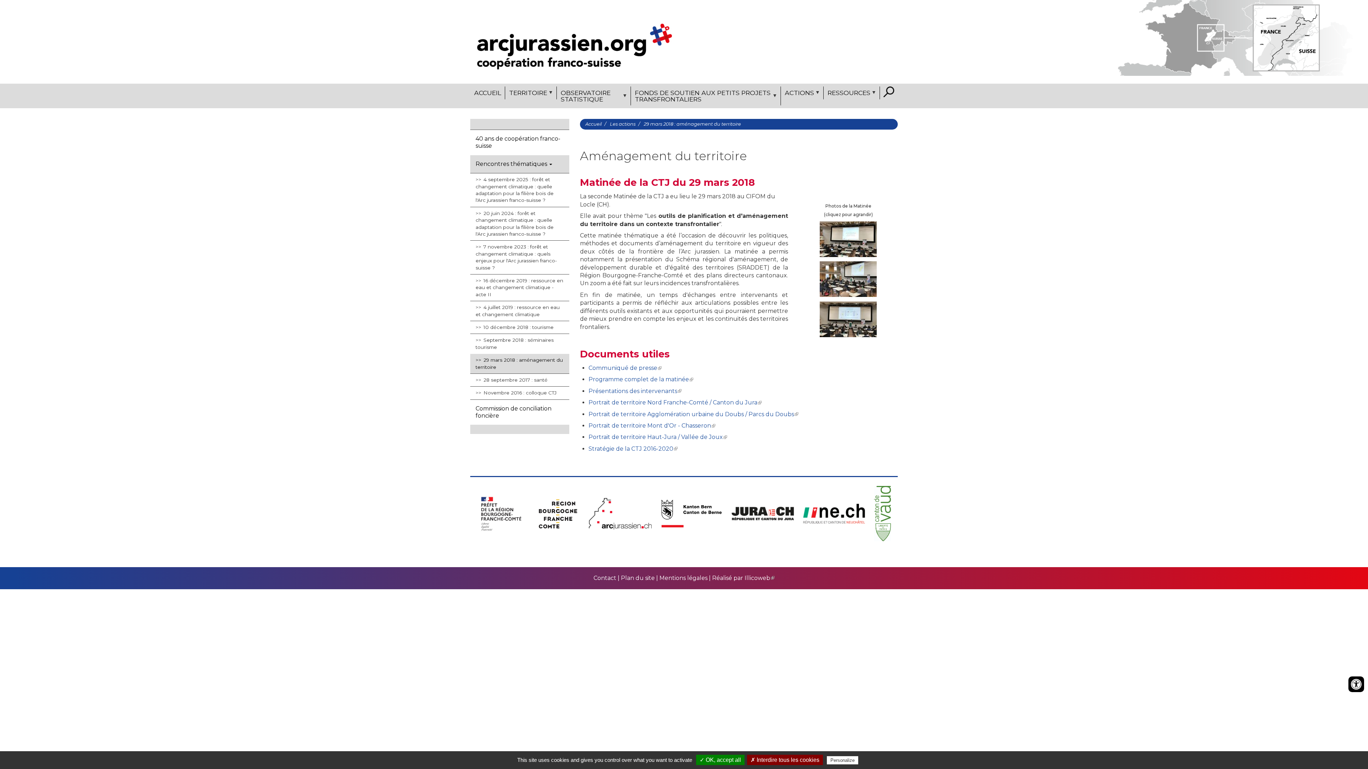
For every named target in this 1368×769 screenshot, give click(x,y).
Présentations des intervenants (633, 391)
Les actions (623, 124)
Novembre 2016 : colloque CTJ (519, 393)
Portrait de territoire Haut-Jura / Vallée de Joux (656, 437)
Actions (797, 94)
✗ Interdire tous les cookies (785, 760)
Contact (606, 578)
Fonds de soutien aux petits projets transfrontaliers (701, 97)
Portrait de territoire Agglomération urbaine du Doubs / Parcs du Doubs (691, 414)
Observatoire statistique (584, 97)
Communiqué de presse (623, 368)
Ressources (847, 94)
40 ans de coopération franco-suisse (518, 142)
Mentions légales (683, 578)
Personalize (842, 760)
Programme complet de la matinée (639, 379)
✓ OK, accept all (720, 760)
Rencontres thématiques (512, 164)
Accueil (487, 92)
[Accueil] (574, 42)
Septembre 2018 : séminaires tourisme (515, 343)
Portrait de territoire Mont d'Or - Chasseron (650, 425)
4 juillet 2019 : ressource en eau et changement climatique (518, 310)
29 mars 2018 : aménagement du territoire (519, 363)
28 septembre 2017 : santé (515, 380)
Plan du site (638, 578)
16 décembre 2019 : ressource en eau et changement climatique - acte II (519, 287)
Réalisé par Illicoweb (741, 578)
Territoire (526, 94)
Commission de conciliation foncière (513, 412)
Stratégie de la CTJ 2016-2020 (631, 448)
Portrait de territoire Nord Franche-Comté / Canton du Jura (673, 402)
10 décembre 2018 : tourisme (518, 327)
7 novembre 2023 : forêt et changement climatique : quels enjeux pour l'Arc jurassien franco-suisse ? (516, 257)
